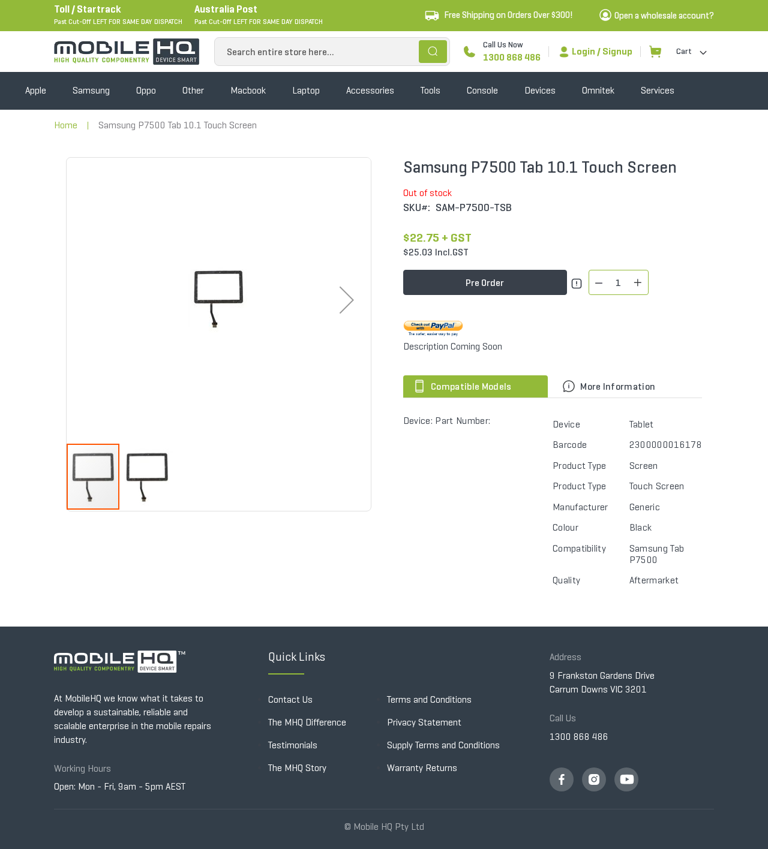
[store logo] (126, 51)
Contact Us (290, 699)
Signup (617, 51)
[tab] (478, 386)
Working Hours (82, 768)
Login (583, 51)
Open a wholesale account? (664, 15)
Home (65, 125)
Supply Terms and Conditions (443, 745)
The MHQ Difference (307, 722)
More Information (616, 386)
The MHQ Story (297, 767)
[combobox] (332, 51)
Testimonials (292, 745)
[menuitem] (35, 91)
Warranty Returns (422, 767)
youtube (626, 779)
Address (565, 657)
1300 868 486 (512, 57)
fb (562, 779)
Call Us (563, 718)
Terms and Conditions (429, 699)
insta (594, 779)
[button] (347, 300)
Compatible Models (470, 386)
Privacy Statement (424, 722)
